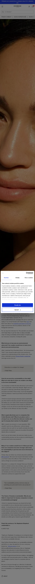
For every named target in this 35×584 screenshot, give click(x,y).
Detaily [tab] (18, 277)
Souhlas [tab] (6, 277)
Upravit (16, 309)
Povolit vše (17, 305)
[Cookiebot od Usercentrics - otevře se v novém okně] (26, 273)
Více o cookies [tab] (29, 277)
